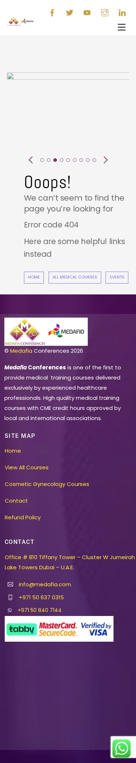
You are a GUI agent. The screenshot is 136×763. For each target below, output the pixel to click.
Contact (16, 500)
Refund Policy (23, 517)
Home (34, 277)
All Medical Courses (75, 277)
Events (117, 277)
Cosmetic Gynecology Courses (47, 484)
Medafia (21, 351)
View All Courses (27, 467)
